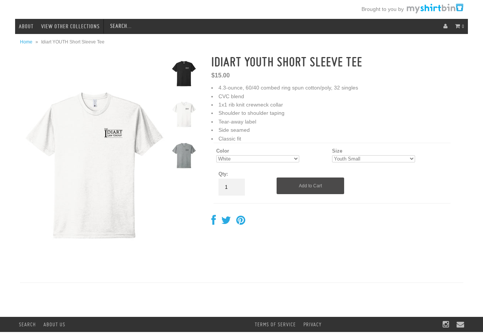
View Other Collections (70, 26)
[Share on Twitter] (226, 222)
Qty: (223, 174)
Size (337, 151)
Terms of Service (275, 324)
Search (27, 324)
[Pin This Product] (240, 222)
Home (26, 42)
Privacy (312, 324)
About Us (54, 324)
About (26, 26)
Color (222, 151)
